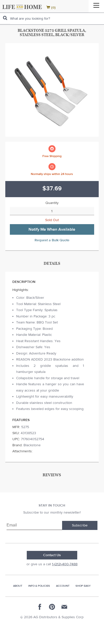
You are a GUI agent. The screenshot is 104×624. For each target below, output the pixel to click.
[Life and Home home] (22, 7)
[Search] (5, 18)
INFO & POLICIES (39, 585)
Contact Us (52, 555)
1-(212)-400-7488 (64, 564)
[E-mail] (64, 606)
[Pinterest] (52, 606)
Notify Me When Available (52, 229)
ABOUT (17, 585)
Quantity (52, 203)
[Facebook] (39, 606)
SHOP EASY (83, 585)
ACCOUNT (62, 585)
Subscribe (80, 525)
